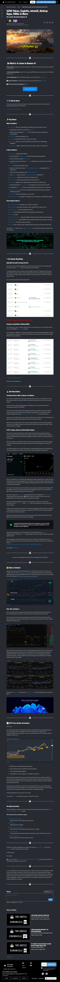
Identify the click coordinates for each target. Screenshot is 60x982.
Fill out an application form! (14, 109)
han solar (22, 23)
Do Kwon (12, 136)
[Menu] (57, 2)
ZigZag (27, 503)
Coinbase (12, 141)
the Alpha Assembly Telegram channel (27, 859)
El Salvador (13, 146)
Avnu (23, 534)
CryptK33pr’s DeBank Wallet (14, 378)
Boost (11, 212)
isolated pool (23, 156)
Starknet (12, 182)
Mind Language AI (15, 217)
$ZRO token (13, 163)
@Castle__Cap (41, 847)
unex (8, 23)
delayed (31, 129)
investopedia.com (25, 572)
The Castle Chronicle (11, 7)
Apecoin (19, 187)
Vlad (28, 84)
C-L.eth (17, 23)
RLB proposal (24, 185)
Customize (15, 978)
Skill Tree (12, 823)
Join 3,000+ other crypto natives (46, 2)
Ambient (21, 494)
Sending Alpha (14, 836)
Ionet (11, 224)
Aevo (11, 165)
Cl (13, 73)
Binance (27, 175)
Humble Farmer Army (16, 827)
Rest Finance (14, 209)
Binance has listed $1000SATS (29, 414)
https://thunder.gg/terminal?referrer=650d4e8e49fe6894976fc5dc (24, 544)
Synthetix (13, 194)
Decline (24, 978)
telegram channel (28, 228)
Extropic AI (13, 207)
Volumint (12, 222)
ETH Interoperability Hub (32, 168)
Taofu (11, 214)
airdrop (14, 175)
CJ (14, 68)
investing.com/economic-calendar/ (28, 576)
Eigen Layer (13, 177)
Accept (6, 978)
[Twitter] (42, 973)
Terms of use (19, 973)
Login (32, 2)
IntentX (18, 267)
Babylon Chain (14, 219)
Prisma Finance (14, 196)
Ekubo (44, 532)
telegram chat (30, 692)
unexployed (43, 77)
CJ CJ (14, 23)
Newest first (47, 891)
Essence (28, 161)
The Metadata (14, 831)
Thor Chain (13, 180)
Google (12, 139)
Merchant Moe (14, 204)
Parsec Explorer (32, 172)
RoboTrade (20, 329)
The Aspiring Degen (16, 818)
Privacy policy (10, 973)
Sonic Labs (26, 158)
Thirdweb (13, 127)
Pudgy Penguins (15, 190)
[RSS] (46, 973)
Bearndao (13, 153)
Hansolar (43, 80)
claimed (26, 132)
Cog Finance (47, 494)
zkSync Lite (19, 503)
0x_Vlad (10, 23)
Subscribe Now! (30, 89)
